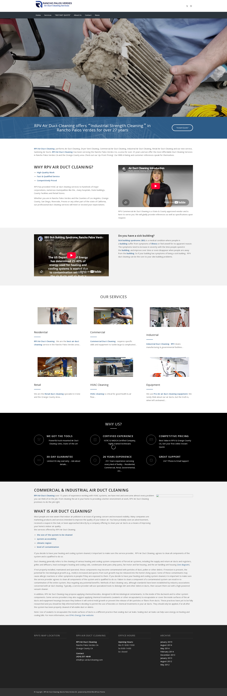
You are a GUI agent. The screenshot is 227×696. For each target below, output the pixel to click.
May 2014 (164, 648)
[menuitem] (38, 15)
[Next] (224, 65)
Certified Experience (118, 436)
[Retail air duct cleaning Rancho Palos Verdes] (57, 367)
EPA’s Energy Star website (81, 615)
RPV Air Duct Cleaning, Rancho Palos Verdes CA (60, 692)
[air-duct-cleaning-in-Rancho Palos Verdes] (57, 316)
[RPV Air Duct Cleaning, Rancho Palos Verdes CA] (53, 6)
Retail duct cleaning (54, 394)
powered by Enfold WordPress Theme (91, 692)
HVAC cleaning (97, 394)
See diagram (183, 565)
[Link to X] (187, 6)
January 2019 (166, 642)
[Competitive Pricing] (151, 440)
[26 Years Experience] (95, 461)
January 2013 (166, 658)
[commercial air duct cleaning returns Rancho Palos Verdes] (113, 316)
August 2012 (166, 661)
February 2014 (167, 652)
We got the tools (60, 436)
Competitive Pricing (174, 436)
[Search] (191, 15)
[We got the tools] (39, 440)
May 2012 (164, 665)
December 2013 (167, 655)
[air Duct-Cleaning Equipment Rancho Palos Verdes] (169, 367)
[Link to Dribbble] (191, 6)
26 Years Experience (117, 457)
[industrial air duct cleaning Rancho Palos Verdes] (169, 317)
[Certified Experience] (95, 440)
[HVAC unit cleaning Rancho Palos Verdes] (113, 367)
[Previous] (2, 65)
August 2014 (166, 645)
